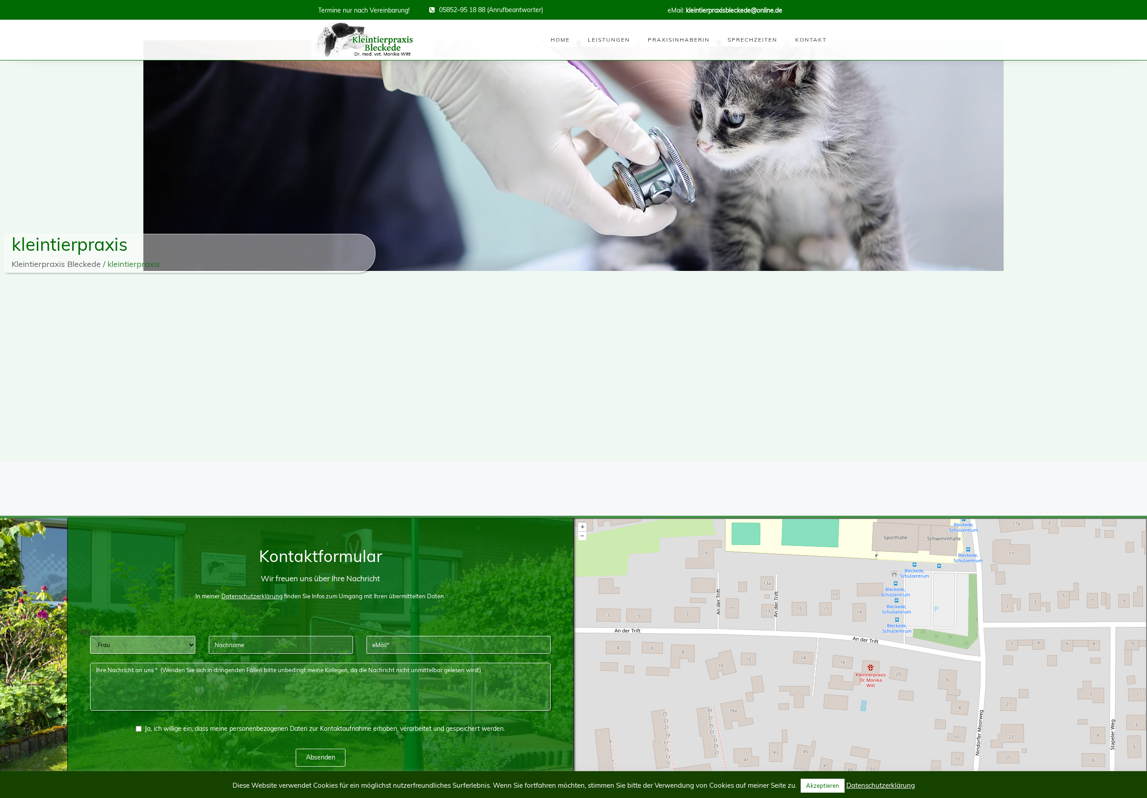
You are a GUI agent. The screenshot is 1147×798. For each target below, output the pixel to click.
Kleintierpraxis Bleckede (56, 264)
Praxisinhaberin (679, 39)
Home (560, 39)
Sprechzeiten (752, 39)
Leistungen (609, 39)
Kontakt (811, 39)
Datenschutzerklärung (880, 785)
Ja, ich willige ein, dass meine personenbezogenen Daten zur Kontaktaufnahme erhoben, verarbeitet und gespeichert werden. (325, 729)
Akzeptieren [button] (822, 785)
